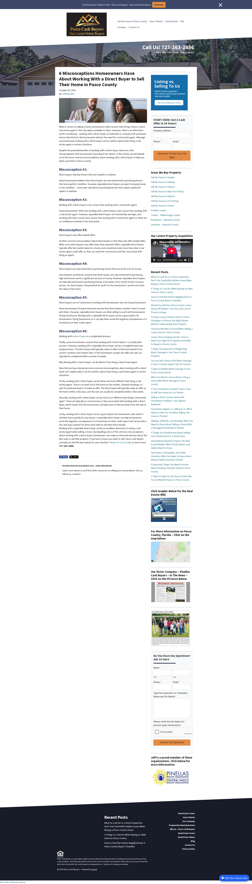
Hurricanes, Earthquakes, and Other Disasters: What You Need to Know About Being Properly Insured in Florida (171, 456)
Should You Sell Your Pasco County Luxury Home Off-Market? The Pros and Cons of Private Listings (171, 309)
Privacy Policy (188, 849)
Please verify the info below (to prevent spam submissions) (168, 723)
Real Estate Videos (186, 837)
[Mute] (185, 260)
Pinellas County (158, 210)
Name (157, 667)
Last (174, 677)
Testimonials (171, 21)
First (155, 677)
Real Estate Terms (186, 813)
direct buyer (80, 336)
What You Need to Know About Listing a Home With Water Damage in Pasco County (170, 381)
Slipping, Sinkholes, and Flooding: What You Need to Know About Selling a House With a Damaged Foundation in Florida (172, 424)
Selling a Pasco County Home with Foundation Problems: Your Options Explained (168, 401)
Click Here (159, 4)
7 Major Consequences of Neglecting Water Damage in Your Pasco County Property (169, 352)
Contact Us (134, 27)
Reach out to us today (121, 442)
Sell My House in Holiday (163, 182)
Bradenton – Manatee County (165, 220)
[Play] (154, 260)
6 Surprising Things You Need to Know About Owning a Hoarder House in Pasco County (171, 468)
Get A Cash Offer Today (167, 52)
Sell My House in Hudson (163, 187)
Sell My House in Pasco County (132, 21)
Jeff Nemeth (68, 94)
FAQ (182, 21)
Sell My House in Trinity (162, 205)
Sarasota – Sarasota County (164, 224)
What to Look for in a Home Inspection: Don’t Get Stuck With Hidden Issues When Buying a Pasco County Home (171, 280)
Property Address (162, 130)
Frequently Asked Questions (182, 825)
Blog (193, 841)
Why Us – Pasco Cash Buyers (182, 829)
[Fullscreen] (189, 260)
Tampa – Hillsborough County (165, 215)
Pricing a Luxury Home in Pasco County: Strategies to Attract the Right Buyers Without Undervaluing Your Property (170, 320)
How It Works (156, 21)
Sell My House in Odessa (163, 196)
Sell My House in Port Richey (165, 201)
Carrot (94, 869)
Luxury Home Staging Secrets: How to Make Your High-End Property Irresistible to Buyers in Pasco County (171, 340)
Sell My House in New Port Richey (167, 191)
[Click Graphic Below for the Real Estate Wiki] (164, 509)
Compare (121, 27)
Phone (157, 141)
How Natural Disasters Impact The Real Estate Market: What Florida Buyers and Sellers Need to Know (170, 444)
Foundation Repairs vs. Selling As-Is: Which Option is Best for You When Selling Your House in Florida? (171, 412)
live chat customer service (12, 882)
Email (176, 141)
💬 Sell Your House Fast (234, 878)
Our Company (187, 52)
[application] (172, 251)
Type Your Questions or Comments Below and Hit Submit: (170, 694)
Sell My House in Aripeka (162, 177)
